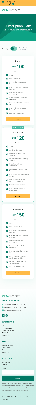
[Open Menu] (32, 10)
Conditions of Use (8, 330)
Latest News (6, 347)
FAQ (3, 326)
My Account (6, 362)
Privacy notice (7, 328)
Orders (4, 365)
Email (4, 368)
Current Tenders (7, 345)
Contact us (5, 335)
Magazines (5, 352)
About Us (5, 333)
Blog (3, 350)
